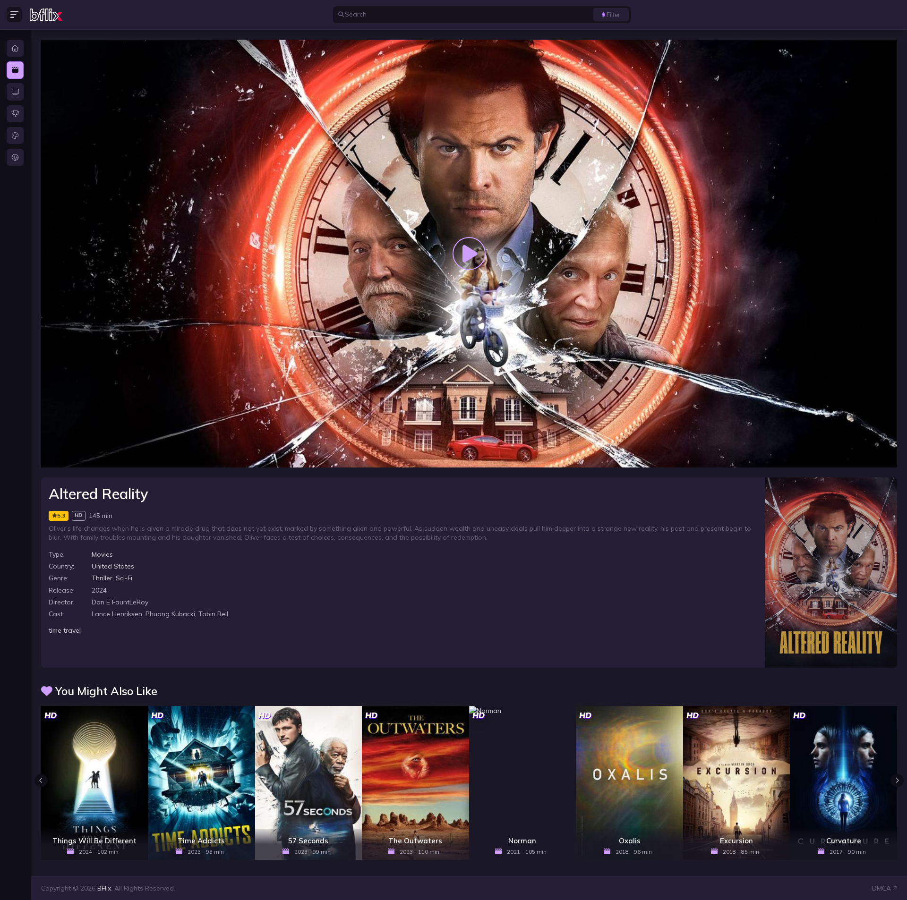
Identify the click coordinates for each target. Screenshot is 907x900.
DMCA (881, 888)
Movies (102, 554)
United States (113, 566)
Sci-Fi (124, 578)
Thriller (102, 578)
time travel (65, 630)
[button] (897, 780)
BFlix (104, 888)
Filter (613, 14)
